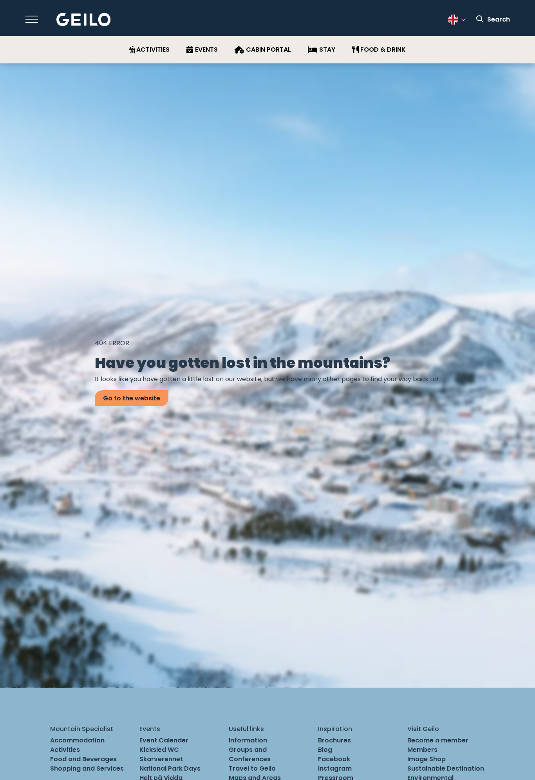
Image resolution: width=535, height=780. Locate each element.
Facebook (334, 759)
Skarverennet (161, 759)
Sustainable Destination (445, 768)
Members (422, 749)
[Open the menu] (31, 19)
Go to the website (131, 398)
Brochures (334, 740)
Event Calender (163, 740)
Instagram (335, 768)
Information (248, 740)
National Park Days (170, 768)
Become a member (437, 740)
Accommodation (77, 740)
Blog (325, 749)
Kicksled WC (159, 749)
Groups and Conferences (250, 754)
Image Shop (426, 759)
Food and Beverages (83, 759)
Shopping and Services (87, 768)
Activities (65, 749)
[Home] (83, 19)
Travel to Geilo (252, 768)
